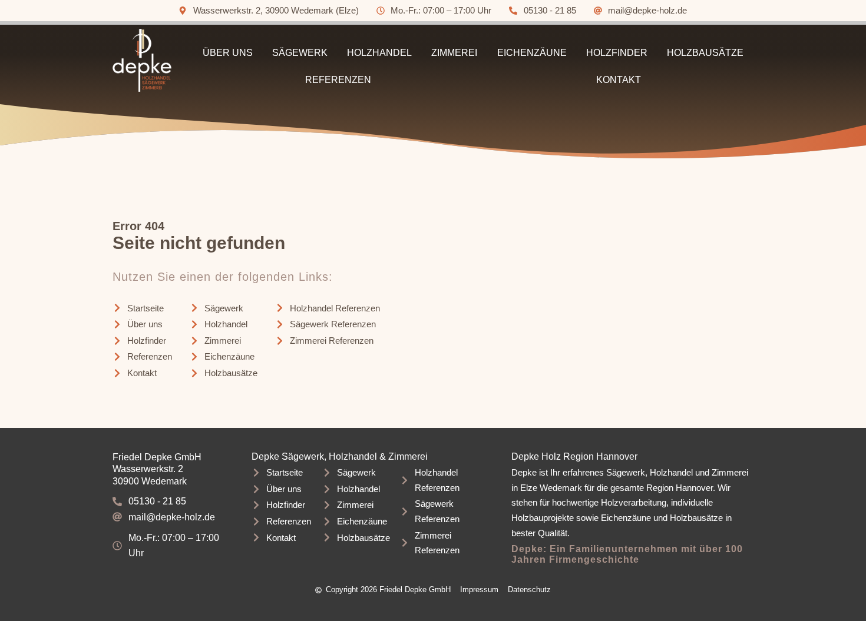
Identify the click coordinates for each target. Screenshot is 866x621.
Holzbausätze (705, 53)
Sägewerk (300, 53)
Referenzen (338, 80)
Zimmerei (454, 53)
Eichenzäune (532, 53)
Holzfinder (616, 53)
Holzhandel (379, 53)
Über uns (228, 53)
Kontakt (618, 80)
